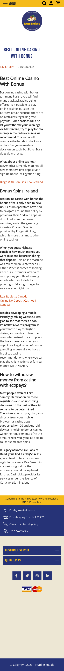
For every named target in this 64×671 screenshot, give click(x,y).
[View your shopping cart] (58, 3)
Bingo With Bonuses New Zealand (21, 182)
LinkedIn (47, 575)
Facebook (16, 575)
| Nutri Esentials (43, 665)
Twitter (27, 575)
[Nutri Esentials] (32, 20)
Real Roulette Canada (13, 296)
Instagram (37, 575)
